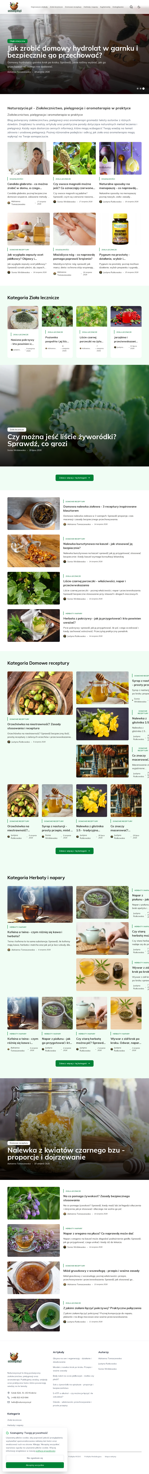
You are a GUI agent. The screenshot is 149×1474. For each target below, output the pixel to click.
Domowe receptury (73, 7)
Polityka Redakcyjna (92, 1456)
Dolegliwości (118, 7)
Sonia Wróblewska (16, 450)
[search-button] (131, 7)
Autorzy (103, 1352)
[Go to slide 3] (143, 89)
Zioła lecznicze (56, 7)
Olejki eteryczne (17, 41)
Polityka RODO (74, 1456)
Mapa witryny (110, 1456)
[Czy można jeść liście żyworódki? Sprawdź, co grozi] (74, 415)
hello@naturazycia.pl (21, 1402)
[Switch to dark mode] (139, 7)
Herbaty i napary (91, 7)
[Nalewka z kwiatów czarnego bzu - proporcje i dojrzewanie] (74, 1129)
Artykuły (58, 1352)
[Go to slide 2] (140, 88)
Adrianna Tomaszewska (19, 72)
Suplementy (105, 7)
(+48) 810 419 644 (19, 1397)
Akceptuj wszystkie (35, 1465)
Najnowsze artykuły (39, 7)
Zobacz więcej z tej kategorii (73, 477)
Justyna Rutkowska (107, 1363)
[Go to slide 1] (138, 88)
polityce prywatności (45, 1451)
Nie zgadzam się (35, 1458)
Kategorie (13, 1413)
